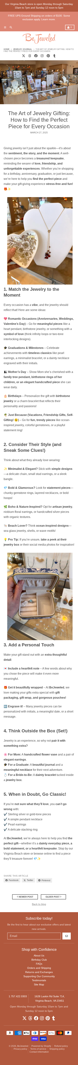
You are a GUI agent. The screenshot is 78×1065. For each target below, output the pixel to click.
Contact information (39, 1052)
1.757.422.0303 (18, 996)
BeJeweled (22, 1046)
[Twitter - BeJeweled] (23, 55)
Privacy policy (20, 1049)
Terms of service (38, 1049)
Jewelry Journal (22, 49)
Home (6, 49)
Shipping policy (57, 1049)
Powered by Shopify (41, 1046)
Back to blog (39, 904)
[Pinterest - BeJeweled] (48, 55)
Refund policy (61, 1046)
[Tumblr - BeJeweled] (54, 55)
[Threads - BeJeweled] (29, 55)
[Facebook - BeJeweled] (36, 55)
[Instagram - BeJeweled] (42, 55)
